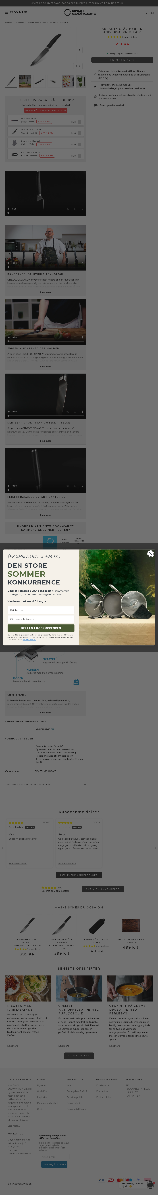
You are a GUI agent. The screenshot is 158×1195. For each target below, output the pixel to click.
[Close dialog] (151, 554)
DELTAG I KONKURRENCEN (41, 628)
